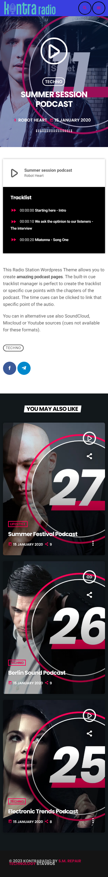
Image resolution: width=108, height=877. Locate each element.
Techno (53, 82)
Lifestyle (18, 524)
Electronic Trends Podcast (43, 811)
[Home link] (30, 8)
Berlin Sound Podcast (36, 673)
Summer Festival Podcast (42, 534)
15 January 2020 (70, 120)
